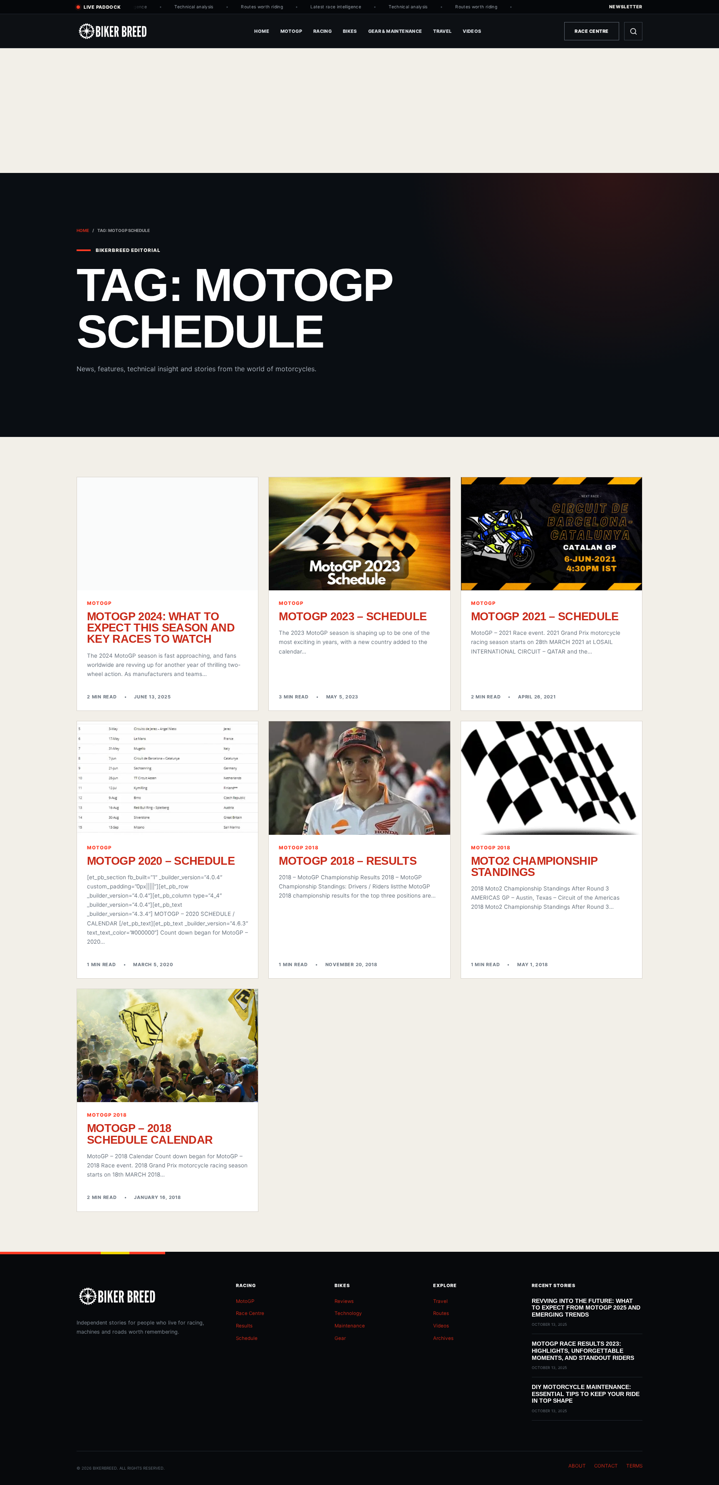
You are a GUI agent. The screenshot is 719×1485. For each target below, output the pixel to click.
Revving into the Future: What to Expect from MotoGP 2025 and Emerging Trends (586, 1308)
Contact (606, 1466)
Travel (442, 31)
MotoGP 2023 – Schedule (352, 616)
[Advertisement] (359, 110)
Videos (472, 31)
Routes (441, 1313)
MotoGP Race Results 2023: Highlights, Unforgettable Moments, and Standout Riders (583, 1350)
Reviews (344, 1301)
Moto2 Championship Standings (534, 866)
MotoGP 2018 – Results (348, 860)
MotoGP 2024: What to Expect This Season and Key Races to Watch (161, 627)
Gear (340, 1338)
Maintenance (350, 1326)
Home (261, 31)
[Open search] (633, 31)
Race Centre (591, 31)
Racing (322, 31)
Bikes (350, 31)
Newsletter (625, 7)
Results (244, 1326)
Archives (443, 1338)
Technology (348, 1313)
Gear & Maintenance (395, 31)
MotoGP (291, 31)
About (577, 1466)
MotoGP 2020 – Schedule (161, 860)
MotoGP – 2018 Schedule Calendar (150, 1134)
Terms (634, 1466)
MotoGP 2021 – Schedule (545, 616)
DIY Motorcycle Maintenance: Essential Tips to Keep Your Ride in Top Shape (586, 1394)
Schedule (247, 1338)
